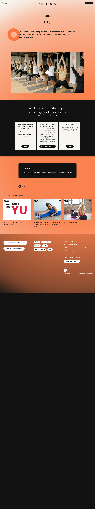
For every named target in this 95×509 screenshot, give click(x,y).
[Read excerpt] (60, 201)
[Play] (47, 72)
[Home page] (47, 3)
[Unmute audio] (6, 3)
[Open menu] (3, 3)
